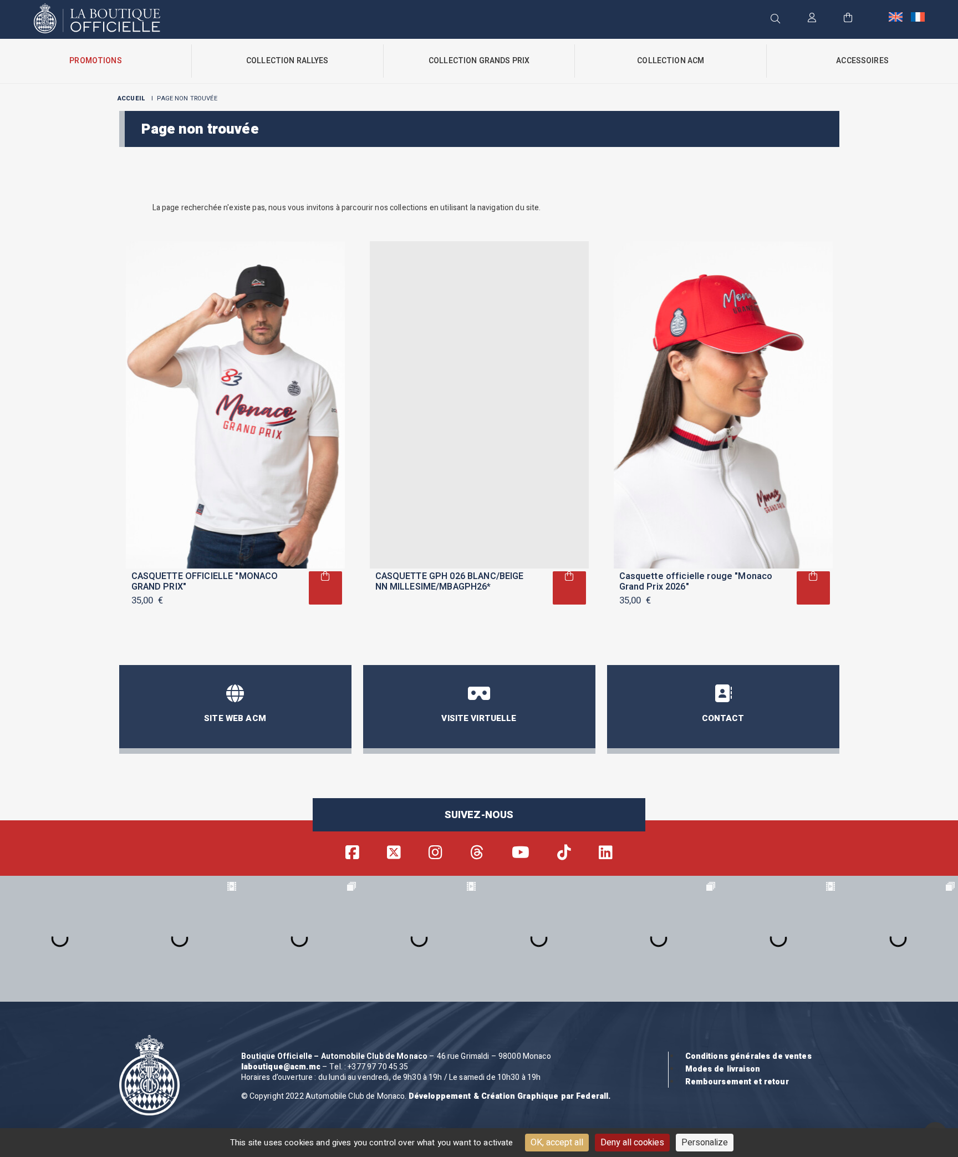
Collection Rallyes (287, 61)
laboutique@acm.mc (280, 1067)
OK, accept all (557, 1142)
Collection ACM (670, 61)
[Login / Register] (812, 18)
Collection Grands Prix (479, 61)
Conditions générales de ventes (748, 1056)
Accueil (131, 98)
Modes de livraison (723, 1069)
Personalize (704, 1142)
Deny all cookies (632, 1142)
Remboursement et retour (737, 1082)
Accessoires (862, 61)
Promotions (95, 61)
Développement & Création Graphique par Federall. (510, 1096)
